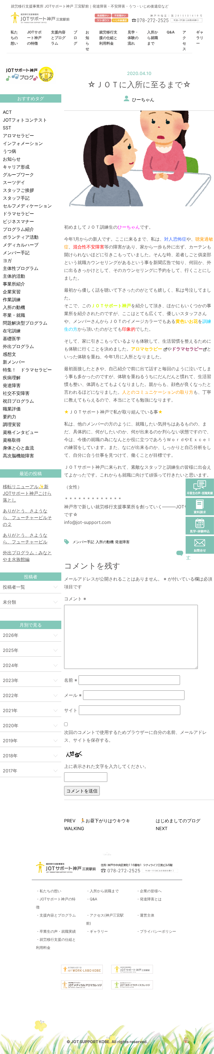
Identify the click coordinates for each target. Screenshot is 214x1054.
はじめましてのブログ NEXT (180, 824)
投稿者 (30, 576)
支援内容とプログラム (58, 37)
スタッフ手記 (16, 198)
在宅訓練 (12, 330)
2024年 (10, 665)
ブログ (75, 37)
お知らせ (12, 159)
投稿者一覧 (14, 587)
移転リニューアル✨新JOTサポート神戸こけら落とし (27, 493)
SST (7, 127)
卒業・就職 (14, 315)
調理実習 (12, 424)
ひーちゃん (143, 99)
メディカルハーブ (20, 245)
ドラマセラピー (18, 213)
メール (73, 695)
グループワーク (18, 174)
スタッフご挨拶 (18, 190)
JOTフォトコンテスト (25, 120)
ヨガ (7, 260)
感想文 (9, 354)
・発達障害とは (149, 899)
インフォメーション (23, 143)
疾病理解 (12, 377)
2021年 (10, 710)
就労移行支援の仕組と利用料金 (108, 37)
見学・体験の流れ (133, 37)
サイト (70, 710)
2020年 (10, 725)
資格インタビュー (20, 432)
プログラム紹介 (18, 229)
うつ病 (9, 151)
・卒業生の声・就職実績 (56, 931)
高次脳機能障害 (18, 455)
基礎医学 (12, 338)
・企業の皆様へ (149, 891)
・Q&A (91, 899)
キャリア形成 (16, 167)
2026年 (10, 635)
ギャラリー (199, 37)
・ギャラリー (97, 931)
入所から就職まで (152, 37)
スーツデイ (14, 182)
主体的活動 (14, 276)
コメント (75, 598)
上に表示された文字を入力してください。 (106, 766)
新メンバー (14, 362)
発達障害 (12, 385)
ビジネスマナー (18, 221)
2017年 (10, 770)
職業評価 (12, 409)
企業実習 (12, 291)
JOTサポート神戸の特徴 (34, 37)
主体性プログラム (20, 268)
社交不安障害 (16, 393)
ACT (7, 112)
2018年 (10, 755)
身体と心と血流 (18, 448)
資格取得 (12, 440)
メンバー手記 (16, 252)
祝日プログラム (18, 401)
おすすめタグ (30, 98)
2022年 (10, 695)
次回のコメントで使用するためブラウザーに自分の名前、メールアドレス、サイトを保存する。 (135, 736)
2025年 (10, 650)
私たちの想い (14, 37)
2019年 (10, 740)
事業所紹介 (14, 284)
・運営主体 (145, 915)
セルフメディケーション (27, 206)
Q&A (171, 32)
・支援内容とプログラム (56, 915)
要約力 (9, 416)
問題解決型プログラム (25, 323)
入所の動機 (14, 307)
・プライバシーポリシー (156, 931)
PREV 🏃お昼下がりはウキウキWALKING (97, 824)
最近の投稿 (31, 473)
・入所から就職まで (102, 891)
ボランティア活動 (20, 237)
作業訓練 (12, 299)
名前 (70, 680)
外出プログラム (18, 346)
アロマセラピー (18, 135)
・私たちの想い (48, 891)
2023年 (10, 680)
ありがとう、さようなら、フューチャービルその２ (27, 517)
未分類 (9, 602)
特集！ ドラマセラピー (27, 370)
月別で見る (31, 625)
